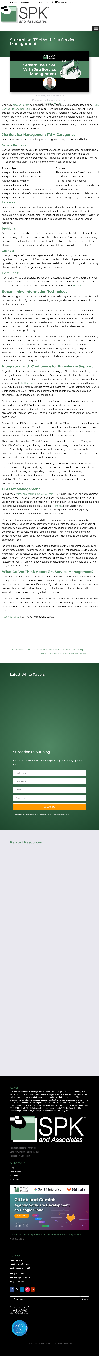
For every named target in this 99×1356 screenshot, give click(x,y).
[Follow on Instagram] (27, 1289)
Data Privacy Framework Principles (25, 1152)
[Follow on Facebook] (12, 1289)
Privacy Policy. (65, 815)
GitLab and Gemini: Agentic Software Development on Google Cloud (45, 1234)
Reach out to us (10, 616)
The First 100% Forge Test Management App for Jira (42, 973)
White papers (15, 1179)
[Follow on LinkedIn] (22, 1289)
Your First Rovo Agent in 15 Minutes (33, 1043)
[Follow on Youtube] (33, 1289)
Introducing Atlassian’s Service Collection (36, 735)
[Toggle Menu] (96, 28)
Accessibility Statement (20, 1156)
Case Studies (15, 1171)
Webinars (14, 1175)
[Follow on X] (17, 1289)
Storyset (32, 1148)
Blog (12, 1167)
